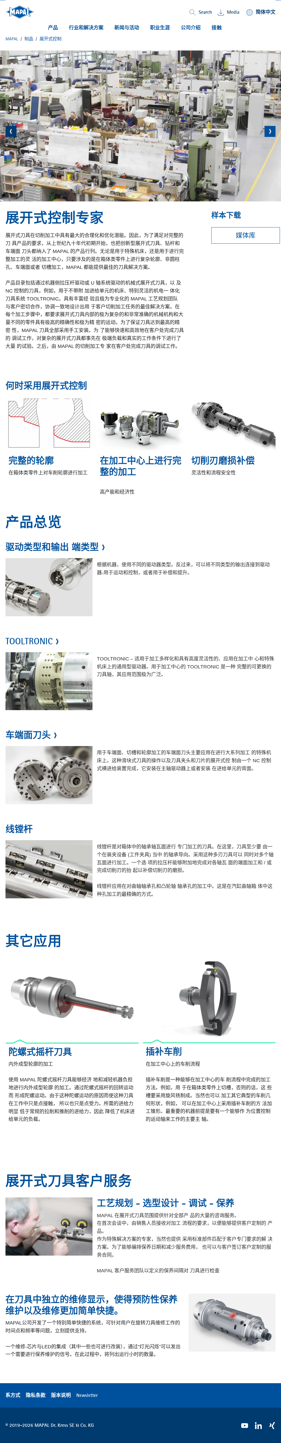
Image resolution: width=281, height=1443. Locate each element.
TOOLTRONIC (29, 641)
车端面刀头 (28, 735)
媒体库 (245, 235)
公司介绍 (191, 28)
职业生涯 (160, 28)
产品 (53, 28)
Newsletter (87, 1395)
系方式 (12, 1395)
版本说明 (61, 1395)
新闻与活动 (126, 28)
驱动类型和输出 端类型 (52, 547)
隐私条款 (36, 1395)
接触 (217, 28)
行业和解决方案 (86, 28)
